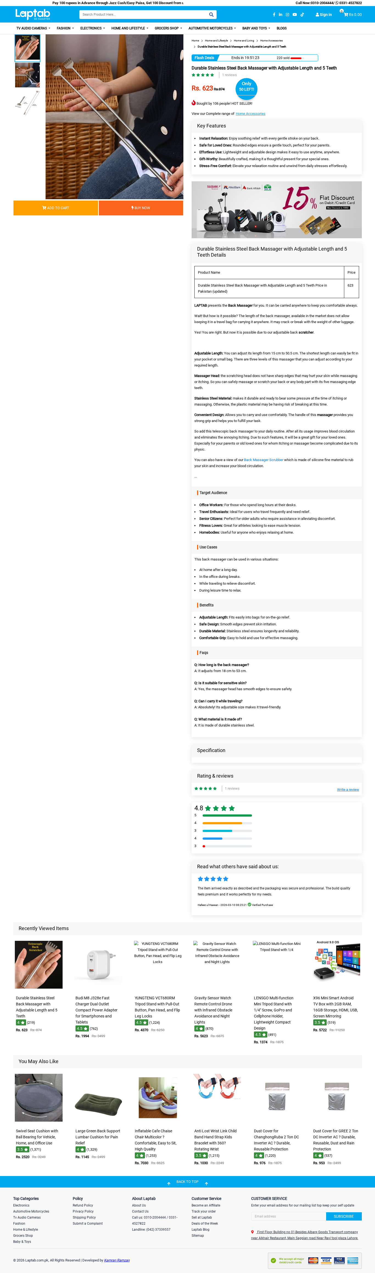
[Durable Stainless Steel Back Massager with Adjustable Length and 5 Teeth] (39, 989)
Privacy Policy (83, 1211)
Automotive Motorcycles (211, 28)
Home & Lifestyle (25, 1230)
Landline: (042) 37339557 (151, 1230)
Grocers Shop (167, 28)
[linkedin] (280, 15)
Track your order (204, 1211)
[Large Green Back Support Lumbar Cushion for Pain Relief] (98, 1122)
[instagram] (287, 15)
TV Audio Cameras (32, 28)
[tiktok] (302, 15)
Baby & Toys (22, 1242)
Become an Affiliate (206, 1205)
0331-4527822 (350, 3)
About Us (139, 1205)
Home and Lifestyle (128, 28)
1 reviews (229, 75)
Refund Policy (83, 1205)
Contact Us (140, 1211)
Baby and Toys (255, 28)
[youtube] (295, 15)
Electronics (91, 28)
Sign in (325, 14)
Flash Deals (204, 58)
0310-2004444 (322, 3)
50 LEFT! (246, 89)
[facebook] (274, 15)
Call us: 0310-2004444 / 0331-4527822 (154, 1220)
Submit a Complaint (88, 1223)
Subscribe (344, 1216)
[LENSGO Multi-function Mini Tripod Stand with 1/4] (277, 989)
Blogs (282, 28)
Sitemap (198, 1236)
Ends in (237, 58)
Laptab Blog (200, 1230)
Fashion (64, 28)
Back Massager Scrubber (263, 460)
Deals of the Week (205, 1223)
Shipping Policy (84, 1217)
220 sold (283, 58)
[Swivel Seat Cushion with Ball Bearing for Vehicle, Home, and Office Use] (39, 1122)
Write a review (348, 789)
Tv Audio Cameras (27, 1217)
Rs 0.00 (355, 14)
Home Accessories (250, 114)
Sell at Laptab (202, 1217)
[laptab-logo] (32, 15)
